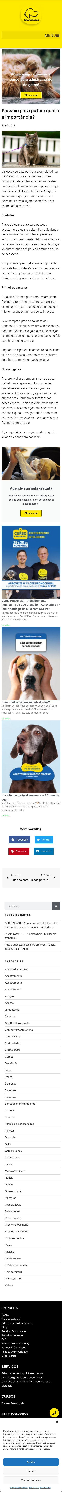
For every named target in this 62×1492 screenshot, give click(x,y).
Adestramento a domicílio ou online (22, 1373)
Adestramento (13, 975)
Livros (8, 1164)
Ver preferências (31, 1480)
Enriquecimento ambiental (20, 1103)
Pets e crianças (13, 1218)
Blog (4, 1327)
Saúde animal (13, 1258)
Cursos (9, 1056)
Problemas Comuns (16, 1224)
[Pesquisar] (56, 906)
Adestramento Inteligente (17, 1323)
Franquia (10, 1137)
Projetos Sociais (14, 1238)
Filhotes (10, 1130)
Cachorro (10, 1016)
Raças (8, 1245)
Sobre (5, 1314)
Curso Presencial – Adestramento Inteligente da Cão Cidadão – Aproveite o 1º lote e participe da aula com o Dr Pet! (31, 605)
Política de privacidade (40, 1487)
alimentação (12, 1009)
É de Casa (10, 1083)
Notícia (9, 1177)
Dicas (8, 1070)
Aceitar (31, 1462)
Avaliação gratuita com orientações (22, 1377)
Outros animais (14, 1191)
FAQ (4, 1339)
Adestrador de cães (16, 969)
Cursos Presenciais (13, 1403)
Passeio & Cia (13, 1204)
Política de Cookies (19, 1487)
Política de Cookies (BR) (15, 1343)
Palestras (10, 1197)
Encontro (10, 1090)
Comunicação (13, 1036)
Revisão (9, 1251)
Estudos (10, 1110)
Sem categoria (13, 1271)
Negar (31, 1471)
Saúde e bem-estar (16, 1265)
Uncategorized (13, 1278)
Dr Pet (8, 1076)
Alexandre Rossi (11, 1319)
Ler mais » (6, 625)
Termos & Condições (14, 1347)
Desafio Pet (11, 1063)
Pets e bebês (12, 1211)
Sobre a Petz (9, 1355)
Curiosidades (13, 1043)
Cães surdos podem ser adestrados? (26, 702)
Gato (8, 1144)
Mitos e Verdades (15, 1171)
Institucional (12, 1157)
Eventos (9, 1117)
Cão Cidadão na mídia (17, 1023)
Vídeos (9, 1285)
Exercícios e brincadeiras (19, 1123)
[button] (57, 1421)
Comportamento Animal (19, 1029)
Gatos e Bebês (13, 1150)
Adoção (9, 996)
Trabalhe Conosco (12, 1335)
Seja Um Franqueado (14, 1331)
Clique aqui (31, 95)
